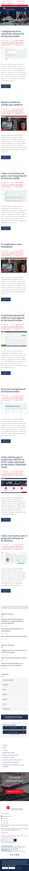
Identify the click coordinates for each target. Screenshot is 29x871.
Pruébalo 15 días (13, 791)
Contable (5, 685)
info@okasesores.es (7, 816)
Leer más (5, 86)
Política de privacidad (11, 842)
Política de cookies (11, 865)
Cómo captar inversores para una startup (14, 636)
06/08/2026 (5, 633)
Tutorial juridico (19, 43)
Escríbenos (13, 727)
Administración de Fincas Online (12, 760)
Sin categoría (6, 709)
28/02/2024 (6, 40)
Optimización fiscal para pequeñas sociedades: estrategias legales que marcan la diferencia (12, 621)
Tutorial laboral (6, 45)
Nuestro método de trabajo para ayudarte (14, 658)
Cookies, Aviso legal (8, 752)
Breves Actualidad (8, 680)
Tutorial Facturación (7, 43)
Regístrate (14, 5)
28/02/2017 (6, 324)
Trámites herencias (8, 757)
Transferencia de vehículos (11, 762)
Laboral (5, 699)
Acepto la (9, 842)
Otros (4, 704)
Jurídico (5, 694)
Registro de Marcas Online (10, 755)
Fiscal (4, 690)
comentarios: (19, 45)
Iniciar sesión (21, 3)
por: (18, 40)
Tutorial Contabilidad (16, 42)
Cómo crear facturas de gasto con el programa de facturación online (12, 664)
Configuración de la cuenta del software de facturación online (13, 651)
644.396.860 (22, 1)
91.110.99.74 (8, 1)
